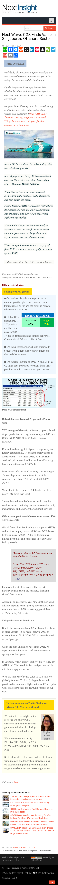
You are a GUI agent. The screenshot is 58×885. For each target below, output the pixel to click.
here (16, 782)
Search (50, 28)
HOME (5, 873)
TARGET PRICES (16, 873)
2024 (33, 848)
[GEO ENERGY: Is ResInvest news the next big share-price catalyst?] (6, 804)
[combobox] (34, 28)
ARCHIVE (24, 848)
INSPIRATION (48, 873)
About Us (6, 878)
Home (15, 848)
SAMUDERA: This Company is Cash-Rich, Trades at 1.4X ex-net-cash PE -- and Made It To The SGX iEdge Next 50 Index (32, 831)
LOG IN (14, 878)
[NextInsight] (19, 8)
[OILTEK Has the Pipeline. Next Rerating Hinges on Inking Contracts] (6, 810)
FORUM (28, 873)
